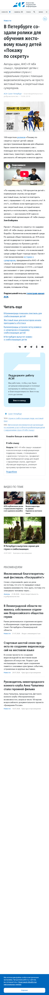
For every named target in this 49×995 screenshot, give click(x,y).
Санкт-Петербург (15, 414)
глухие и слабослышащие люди (21, 418)
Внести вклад (19, 400)
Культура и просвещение (22, 553)
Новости (7, 21)
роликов (21, 137)
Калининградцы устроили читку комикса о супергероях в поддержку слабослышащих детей (22, 330)
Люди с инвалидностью (31, 633)
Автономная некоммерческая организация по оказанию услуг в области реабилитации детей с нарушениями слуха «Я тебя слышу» (24, 427)
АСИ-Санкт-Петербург (13, 94)
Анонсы (7, 594)
